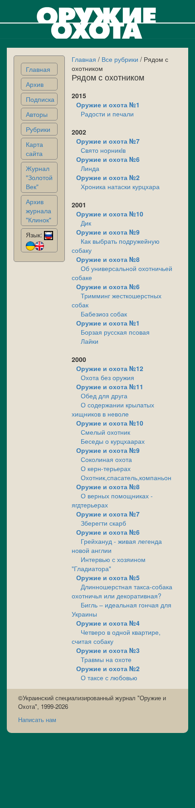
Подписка (40, 99)
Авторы (37, 114)
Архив (35, 84)
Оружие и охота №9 (108, 231)
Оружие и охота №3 (108, 650)
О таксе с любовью (109, 677)
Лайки (89, 341)
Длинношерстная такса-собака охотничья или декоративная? (122, 591)
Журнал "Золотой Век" (39, 177)
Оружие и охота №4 (108, 622)
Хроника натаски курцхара (120, 186)
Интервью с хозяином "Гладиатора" (109, 564)
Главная (38, 69)
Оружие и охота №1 (108, 104)
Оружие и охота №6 (108, 159)
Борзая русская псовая (115, 331)
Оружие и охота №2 (108, 177)
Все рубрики (120, 59)
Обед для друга (104, 395)
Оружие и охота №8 (108, 259)
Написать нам (37, 719)
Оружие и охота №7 (108, 141)
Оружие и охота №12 (109, 368)
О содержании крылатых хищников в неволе (113, 409)
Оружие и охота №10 (109, 213)
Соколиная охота (106, 459)
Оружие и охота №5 (108, 577)
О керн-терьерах (106, 468)
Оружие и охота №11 (109, 386)
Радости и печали (107, 113)
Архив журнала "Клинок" (38, 210)
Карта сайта (34, 149)
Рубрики (38, 129)
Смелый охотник (105, 432)
